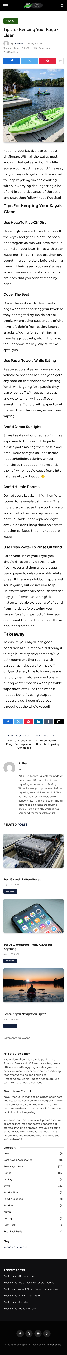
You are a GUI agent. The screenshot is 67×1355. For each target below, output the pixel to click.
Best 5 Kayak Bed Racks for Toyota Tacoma (28, 1282)
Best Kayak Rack (13, 1166)
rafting (8, 1218)
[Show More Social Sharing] (60, 61)
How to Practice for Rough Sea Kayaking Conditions (18, 744)
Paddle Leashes (13, 1198)
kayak (11, 21)
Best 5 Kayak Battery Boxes (22, 879)
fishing (8, 1179)
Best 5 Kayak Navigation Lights (24, 1014)
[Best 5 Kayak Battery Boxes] (33, 851)
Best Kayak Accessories (18, 1159)
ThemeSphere (53, 1344)
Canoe (8, 1172)
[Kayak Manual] (33, 5)
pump (7, 1212)
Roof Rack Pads (13, 1231)
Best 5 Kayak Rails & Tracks (19, 1308)
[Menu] (5, 5)
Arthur (18, 43)
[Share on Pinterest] (47, 61)
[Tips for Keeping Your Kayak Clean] (33, 105)
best (6, 1153)
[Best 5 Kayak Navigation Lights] (33, 985)
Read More (10, 891)
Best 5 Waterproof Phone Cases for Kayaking (30, 1289)
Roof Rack (10, 1225)
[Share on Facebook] (11, 61)
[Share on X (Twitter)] (29, 61)
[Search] (62, 5)
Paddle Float (11, 1192)
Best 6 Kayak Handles (16, 1302)
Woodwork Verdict (16, 1247)
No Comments (42, 48)
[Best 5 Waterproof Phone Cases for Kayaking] (33, 916)
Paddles (9, 1205)
